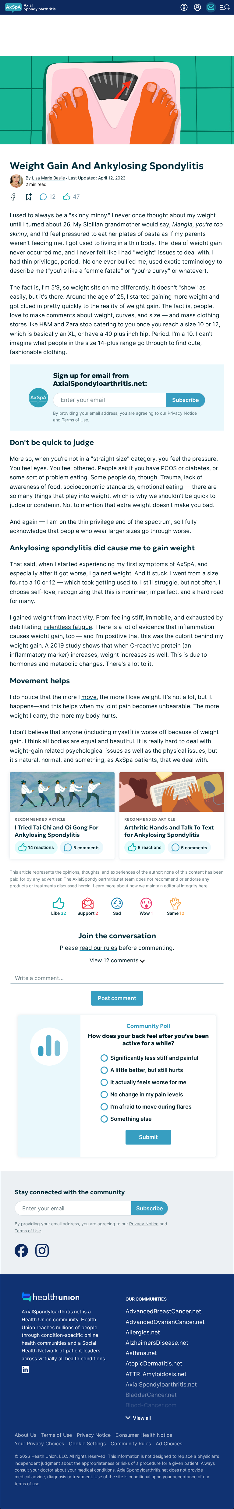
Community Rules (131, 1443)
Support (87, 906)
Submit (148, 1137)
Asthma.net (141, 1353)
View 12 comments (115, 960)
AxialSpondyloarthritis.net (161, 1384)
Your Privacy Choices (39, 1443)
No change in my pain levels (146, 1094)
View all (141, 1418)
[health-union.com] (51, 1298)
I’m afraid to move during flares (151, 1106)
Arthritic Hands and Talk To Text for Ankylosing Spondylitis (169, 831)
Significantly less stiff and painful (154, 1058)
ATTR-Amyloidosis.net (156, 1374)
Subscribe (185, 400)
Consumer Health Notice (143, 1435)
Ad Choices (169, 1443)
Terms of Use (75, 419)
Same (173, 906)
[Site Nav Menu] (225, 7)
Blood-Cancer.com (151, 1405)
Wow (143, 906)
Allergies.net (143, 1332)
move (89, 697)
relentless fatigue (68, 626)
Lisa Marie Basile (48, 177)
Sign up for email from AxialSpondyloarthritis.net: (100, 380)
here (203, 885)
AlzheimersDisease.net (157, 1342)
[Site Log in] (197, 7)
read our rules (98, 947)
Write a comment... (39, 978)
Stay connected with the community (70, 1192)
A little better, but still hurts (146, 1070)
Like (56, 906)
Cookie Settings (87, 1443)
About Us (25, 1435)
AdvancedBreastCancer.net (163, 1311)
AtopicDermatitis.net (154, 1363)
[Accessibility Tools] (184, 7)
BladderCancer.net (151, 1394)
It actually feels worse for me (148, 1082)
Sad (113, 906)
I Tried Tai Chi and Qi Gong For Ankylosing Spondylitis (56, 831)
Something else (131, 1119)
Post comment (117, 998)
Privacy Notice (182, 413)
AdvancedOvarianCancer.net (165, 1322)
